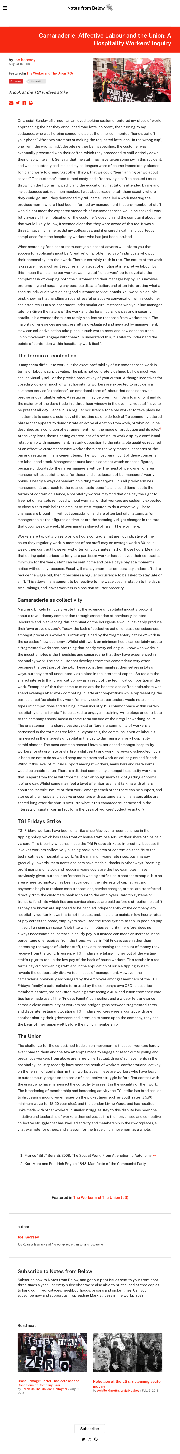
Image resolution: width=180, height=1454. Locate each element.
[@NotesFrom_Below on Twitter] (83, 1439)
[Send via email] (12, 102)
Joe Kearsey (25, 59)
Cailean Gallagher (55, 1389)
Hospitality (37, 81)
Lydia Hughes (129, 1390)
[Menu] (5, 8)
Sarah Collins (31, 1389)
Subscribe (89, 1428)
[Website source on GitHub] (96, 1439)
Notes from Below (86, 8)
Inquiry (17, 81)
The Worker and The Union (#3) (50, 73)
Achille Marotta (108, 1390)
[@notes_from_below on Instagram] (90, 1439)
